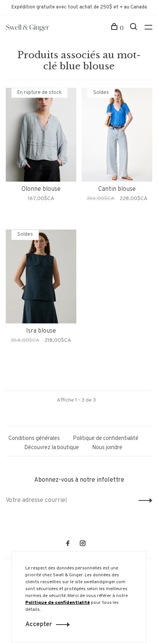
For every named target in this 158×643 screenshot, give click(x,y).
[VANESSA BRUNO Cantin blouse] (117, 136)
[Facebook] (68, 544)
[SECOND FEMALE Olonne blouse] (41, 136)
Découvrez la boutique (51, 447)
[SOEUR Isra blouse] (41, 278)
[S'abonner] (143, 500)
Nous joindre (107, 447)
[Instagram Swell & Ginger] (82, 544)
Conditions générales (34, 438)
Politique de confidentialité (105, 438)
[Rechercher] (134, 28)
